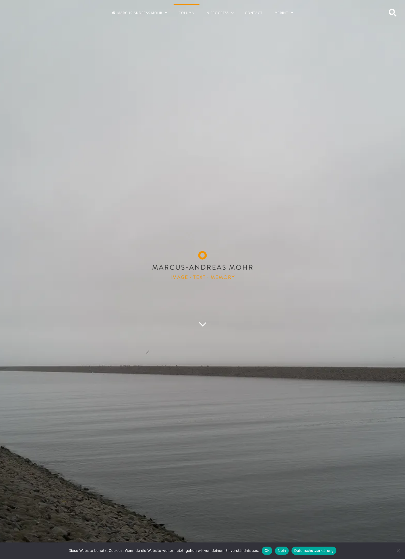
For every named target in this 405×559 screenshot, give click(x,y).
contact (254, 12)
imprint (281, 12)
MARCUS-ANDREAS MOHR (139, 12)
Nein (282, 550)
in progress (217, 12)
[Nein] (398, 550)
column (187, 12)
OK (267, 550)
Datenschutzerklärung (314, 550)
